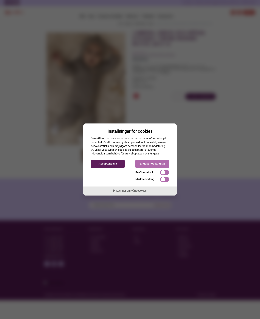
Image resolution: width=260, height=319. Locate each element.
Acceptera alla (108, 163)
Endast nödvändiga (152, 163)
